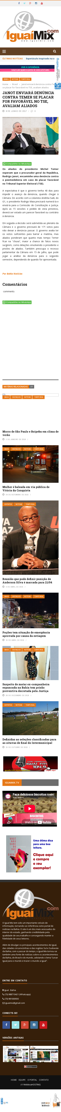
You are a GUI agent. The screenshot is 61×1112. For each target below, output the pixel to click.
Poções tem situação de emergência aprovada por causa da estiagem (26, 634)
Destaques (16, 397)
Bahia (6, 397)
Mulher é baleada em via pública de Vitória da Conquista (25, 488)
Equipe (22, 1080)
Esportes (8, 504)
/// (31, 386)
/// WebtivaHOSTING (30, 1084)
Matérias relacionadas (16, 386)
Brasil (6, 79)
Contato (44, 1080)
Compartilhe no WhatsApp (18, 164)
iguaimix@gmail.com (15, 1002)
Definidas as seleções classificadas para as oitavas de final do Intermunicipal (29, 741)
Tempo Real (25, 79)
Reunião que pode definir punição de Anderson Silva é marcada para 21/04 (27, 580)
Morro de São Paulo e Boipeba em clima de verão (30, 433)
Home (14, 1080)
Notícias (15, 79)
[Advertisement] (30, 342)
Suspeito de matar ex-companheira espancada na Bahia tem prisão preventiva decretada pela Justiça (25, 688)
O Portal (32, 1080)
